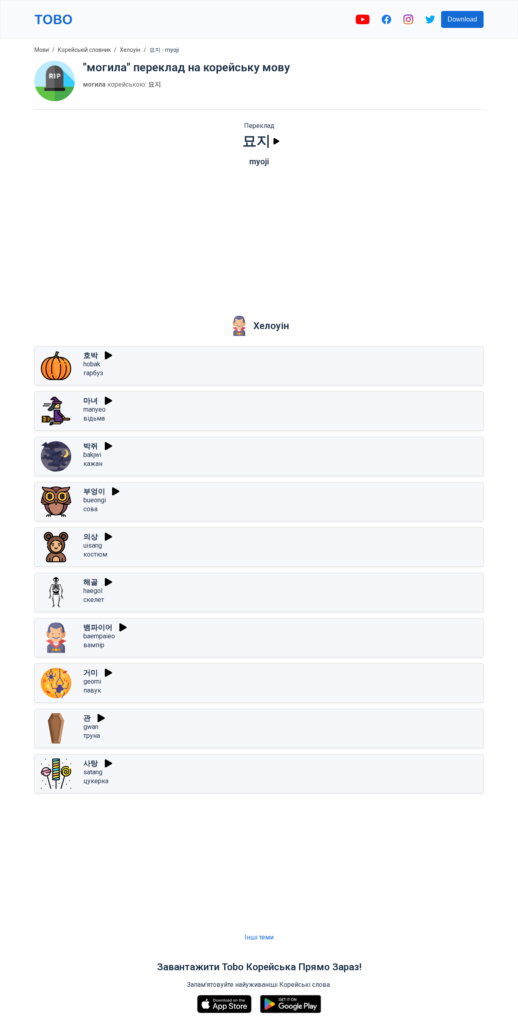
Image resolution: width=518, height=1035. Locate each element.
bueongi (94, 500)
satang (92, 772)
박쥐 (90, 446)
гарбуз (93, 373)
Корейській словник (84, 50)
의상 (90, 536)
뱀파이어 (98, 627)
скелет (93, 600)
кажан (92, 464)
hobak (91, 364)
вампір (93, 645)
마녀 (90, 400)
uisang (92, 545)
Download (462, 19)
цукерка (95, 781)
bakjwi (92, 455)
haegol (92, 591)
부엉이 (94, 491)
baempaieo (99, 636)
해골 (90, 582)
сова (90, 509)
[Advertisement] (259, 235)
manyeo (94, 409)
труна (91, 736)
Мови (41, 50)
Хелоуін (130, 50)
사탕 (90, 763)
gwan (90, 727)
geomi (92, 681)
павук (92, 690)
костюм (95, 554)
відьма (94, 418)
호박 (90, 355)
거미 (90, 672)
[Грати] (276, 141)
